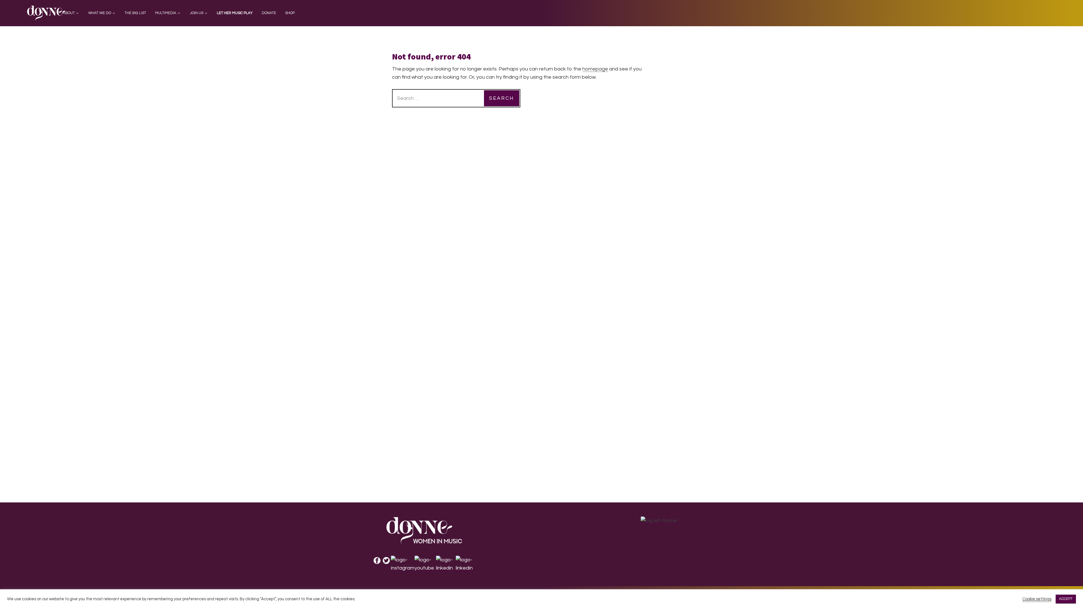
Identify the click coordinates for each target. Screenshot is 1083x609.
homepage (595, 69)
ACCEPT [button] (1066, 599)
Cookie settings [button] (1036, 599)
